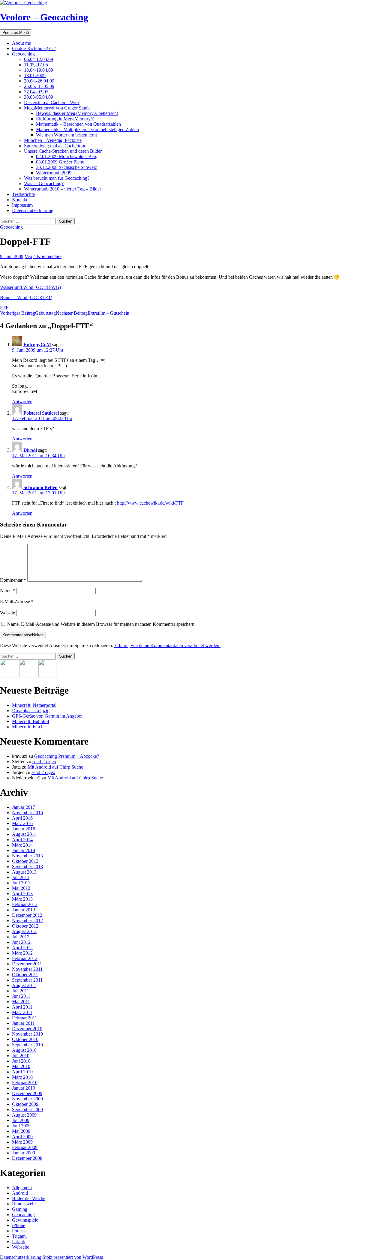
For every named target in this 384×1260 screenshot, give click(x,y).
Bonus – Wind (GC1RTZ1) (26, 297)
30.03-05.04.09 (38, 97)
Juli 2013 (20, 877)
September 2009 (27, 1109)
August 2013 (24, 871)
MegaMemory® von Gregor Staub (57, 107)
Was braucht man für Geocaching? (56, 178)
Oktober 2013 (25, 861)
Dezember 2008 (27, 1158)
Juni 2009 (21, 1125)
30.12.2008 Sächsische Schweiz (66, 167)
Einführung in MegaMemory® (65, 118)
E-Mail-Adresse (17, 601)
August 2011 (24, 985)
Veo (28, 256)
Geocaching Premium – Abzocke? (66, 756)
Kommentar (13, 580)
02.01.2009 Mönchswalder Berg (67, 156)
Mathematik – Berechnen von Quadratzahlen (78, 124)
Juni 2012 (21, 942)
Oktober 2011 (25, 974)
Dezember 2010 (27, 1028)
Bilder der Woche (28, 1198)
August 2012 (24, 931)
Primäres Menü (15, 32)
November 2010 (27, 1033)
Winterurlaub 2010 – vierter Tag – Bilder (62, 188)
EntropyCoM (37, 344)
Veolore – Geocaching (44, 17)
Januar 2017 (23, 807)
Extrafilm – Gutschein (92, 313)
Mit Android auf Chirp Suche (55, 767)
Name (7, 590)
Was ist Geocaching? (44, 183)
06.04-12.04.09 (38, 59)
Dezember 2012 (27, 915)
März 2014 (22, 845)
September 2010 (27, 1044)
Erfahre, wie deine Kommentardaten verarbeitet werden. (167, 645)
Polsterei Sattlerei (41, 413)
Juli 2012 (20, 936)
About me (21, 43)
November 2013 (27, 855)
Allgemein (22, 1187)
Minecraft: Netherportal (34, 705)
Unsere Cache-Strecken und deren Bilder (63, 151)
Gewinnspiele (25, 1219)
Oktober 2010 (25, 1039)
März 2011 (22, 1012)
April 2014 (22, 839)
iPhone (18, 1225)
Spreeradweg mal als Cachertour (55, 145)
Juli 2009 (20, 1120)
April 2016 (22, 817)
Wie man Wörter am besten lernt (66, 134)
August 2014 (24, 834)
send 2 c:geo (44, 761)
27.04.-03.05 (36, 91)
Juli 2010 (20, 1055)
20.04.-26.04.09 (39, 80)
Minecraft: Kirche (29, 726)
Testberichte (23, 194)
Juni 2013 (21, 882)
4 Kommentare (47, 256)
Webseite (20, 1247)
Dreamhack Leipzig (31, 710)
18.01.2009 (35, 75)
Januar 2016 (23, 828)
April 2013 (22, 893)
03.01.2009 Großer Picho (60, 161)
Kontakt (19, 199)
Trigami (19, 1236)
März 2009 (22, 1141)
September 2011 (27, 979)
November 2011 (27, 969)
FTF (4, 307)
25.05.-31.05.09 (39, 86)
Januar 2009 (23, 1152)
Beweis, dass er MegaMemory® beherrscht (77, 113)
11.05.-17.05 (36, 64)
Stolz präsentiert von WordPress (73, 1257)
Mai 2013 (21, 888)
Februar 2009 (25, 1147)
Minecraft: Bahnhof (30, 721)
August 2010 (24, 1050)
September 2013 (27, 866)
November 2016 (27, 812)
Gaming (19, 1209)
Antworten (22, 401)
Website (7, 612)
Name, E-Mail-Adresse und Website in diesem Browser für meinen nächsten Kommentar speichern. (101, 624)
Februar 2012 (25, 958)
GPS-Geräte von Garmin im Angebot (47, 715)
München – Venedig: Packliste (53, 140)
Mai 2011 (21, 1001)
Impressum (22, 205)
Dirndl (30, 450)
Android (20, 1193)
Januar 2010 (23, 1087)
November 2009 (27, 1098)
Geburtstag (28, 313)
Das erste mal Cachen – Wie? (52, 102)
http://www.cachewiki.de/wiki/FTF (150, 503)
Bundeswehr (24, 1203)
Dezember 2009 (27, 1093)
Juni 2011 (21, 996)
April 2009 (22, 1136)
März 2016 (22, 823)
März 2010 (22, 1077)
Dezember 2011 (27, 963)
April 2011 (22, 1007)
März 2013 (22, 899)
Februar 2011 (24, 1017)
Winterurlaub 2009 (53, 172)
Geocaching (23, 53)
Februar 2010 (25, 1082)
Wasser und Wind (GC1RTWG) (30, 287)
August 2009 (24, 1115)
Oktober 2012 (25, 925)
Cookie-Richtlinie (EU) (34, 48)
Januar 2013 (23, 909)
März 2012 (22, 953)
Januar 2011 (23, 1023)
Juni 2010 (21, 1061)
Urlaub (18, 1241)
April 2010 (22, 1071)
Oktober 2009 (25, 1104)
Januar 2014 (23, 850)
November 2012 (27, 920)
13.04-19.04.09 (38, 70)
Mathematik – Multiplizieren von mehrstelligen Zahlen (87, 129)
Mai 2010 (21, 1066)
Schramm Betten (40, 487)
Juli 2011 (20, 990)
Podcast (19, 1230)
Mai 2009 (21, 1131)
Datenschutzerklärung (32, 210)
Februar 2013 (25, 904)
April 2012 (22, 947)
